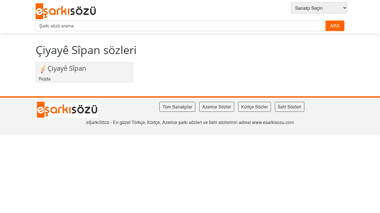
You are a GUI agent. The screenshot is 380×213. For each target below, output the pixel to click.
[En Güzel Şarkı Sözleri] (67, 11)
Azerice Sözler (216, 106)
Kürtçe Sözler (254, 106)
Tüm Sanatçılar (177, 106)
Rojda (45, 78)
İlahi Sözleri (289, 106)
